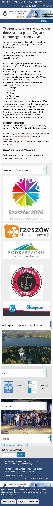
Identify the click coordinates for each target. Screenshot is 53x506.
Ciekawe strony (33, 2)
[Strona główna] (26, 13)
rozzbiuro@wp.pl (21, 136)
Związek (22, 469)
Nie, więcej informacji (28, 502)
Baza (13, 472)
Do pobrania (21, 472)
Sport (7, 472)
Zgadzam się (9, 502)
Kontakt (31, 472)
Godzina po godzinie (10, 445)
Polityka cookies (11, 469)
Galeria (18, 2)
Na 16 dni (24, 445)
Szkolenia (38, 469)
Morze (29, 469)
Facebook (6, 2)
